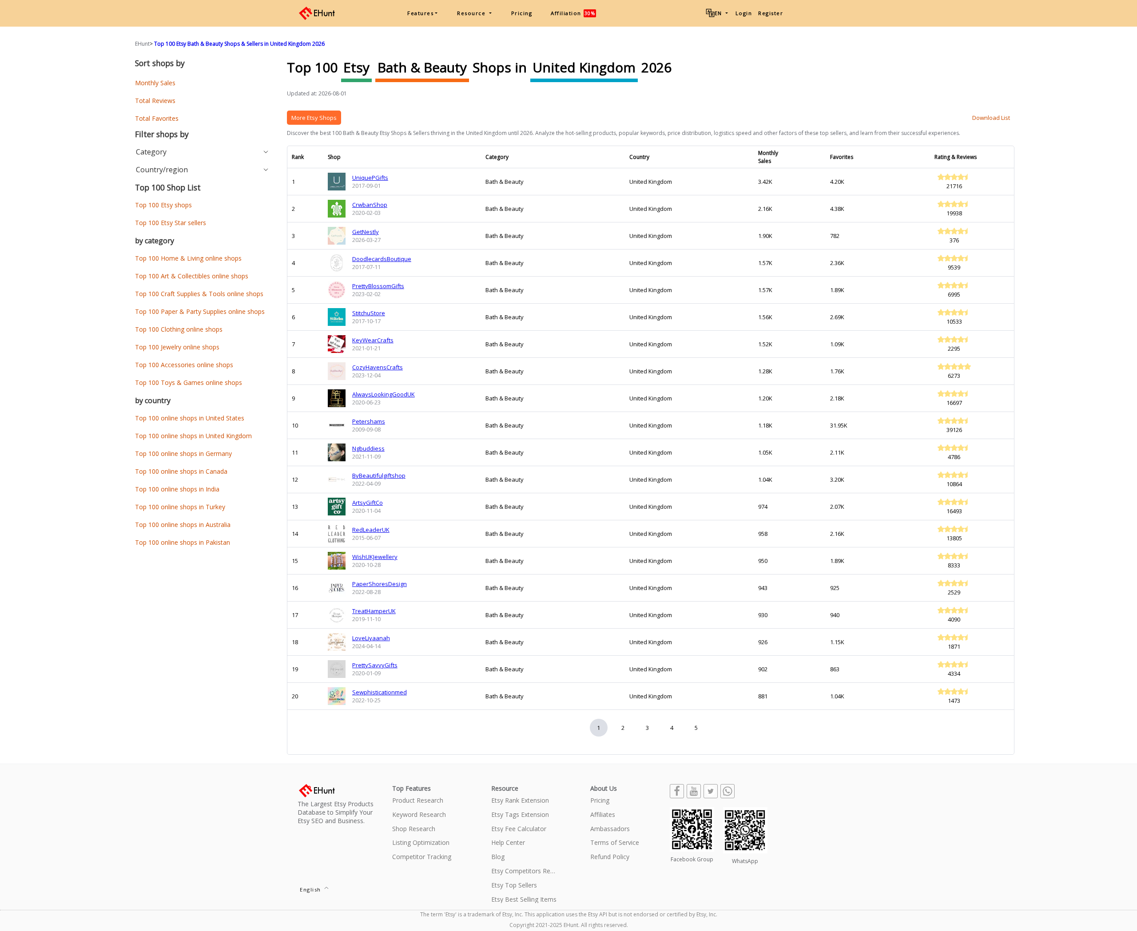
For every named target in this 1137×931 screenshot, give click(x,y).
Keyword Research (419, 815)
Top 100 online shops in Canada (181, 471)
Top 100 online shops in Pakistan (182, 542)
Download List (991, 118)
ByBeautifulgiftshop (379, 475)
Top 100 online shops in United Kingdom (193, 436)
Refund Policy (609, 857)
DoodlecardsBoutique (381, 259)
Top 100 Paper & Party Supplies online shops (200, 311)
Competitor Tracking (421, 857)
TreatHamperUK (374, 611)
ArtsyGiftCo (367, 503)
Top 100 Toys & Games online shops (188, 382)
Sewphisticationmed (379, 692)
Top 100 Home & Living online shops (188, 258)
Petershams (368, 421)
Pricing (522, 13)
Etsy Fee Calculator (518, 829)
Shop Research (413, 829)
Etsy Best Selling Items (524, 899)
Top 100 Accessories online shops (184, 365)
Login (743, 13)
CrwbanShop (369, 205)
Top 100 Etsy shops (163, 205)
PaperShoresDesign (379, 584)
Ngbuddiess (368, 448)
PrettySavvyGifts (375, 665)
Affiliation (573, 13)
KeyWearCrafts (373, 340)
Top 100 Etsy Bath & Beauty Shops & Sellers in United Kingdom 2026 (239, 44)
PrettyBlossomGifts (378, 286)
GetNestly (365, 232)
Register (770, 13)
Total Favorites (157, 118)
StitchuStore (368, 313)
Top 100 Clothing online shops (179, 329)
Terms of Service (614, 843)
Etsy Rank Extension (520, 800)
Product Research (417, 800)
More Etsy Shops (314, 118)
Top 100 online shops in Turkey (180, 507)
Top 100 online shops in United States (189, 418)
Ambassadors (610, 829)
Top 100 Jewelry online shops (177, 347)
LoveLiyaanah (371, 638)
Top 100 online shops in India (177, 489)
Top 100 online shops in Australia (183, 524)
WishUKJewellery (375, 557)
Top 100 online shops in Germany (183, 453)
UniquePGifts (370, 178)
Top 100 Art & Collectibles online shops (191, 276)
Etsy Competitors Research (524, 871)
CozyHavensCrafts (377, 367)
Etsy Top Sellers (514, 885)
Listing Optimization (420, 843)
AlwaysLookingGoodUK (383, 394)
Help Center (508, 843)
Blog (498, 857)
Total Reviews (155, 100)
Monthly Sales (155, 83)
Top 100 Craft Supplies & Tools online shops (199, 293)
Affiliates (602, 815)
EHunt (142, 44)
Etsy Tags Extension (520, 815)
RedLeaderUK (371, 530)
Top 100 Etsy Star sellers (170, 222)
